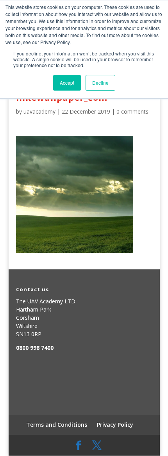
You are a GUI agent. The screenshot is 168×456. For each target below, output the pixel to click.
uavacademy (39, 111)
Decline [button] (100, 82)
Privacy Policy (115, 424)
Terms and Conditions (56, 424)
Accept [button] (67, 82)
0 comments (132, 111)
